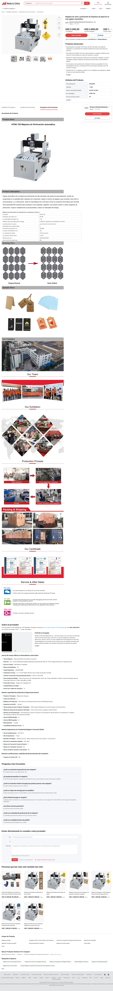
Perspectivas (89, 974)
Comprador (83, 8)
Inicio (3, 12)
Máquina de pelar (6, 940)
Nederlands (84, 977)
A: (10, 841)
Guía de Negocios (98, 974)
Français (35, 977)
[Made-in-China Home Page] (11, 3)
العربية (78, 977)
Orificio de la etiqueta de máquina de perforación (68, 940)
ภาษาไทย (96, 977)
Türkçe (101, 977)
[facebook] (105, 974)
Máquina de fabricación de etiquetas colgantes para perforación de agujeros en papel (33, 925)
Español (41, 977)
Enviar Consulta (76, 35)
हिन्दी (90, 977)
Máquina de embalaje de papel (99, 961)
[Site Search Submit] (87, 3)
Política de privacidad (36, 974)
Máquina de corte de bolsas (10, 965)
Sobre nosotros (7, 974)
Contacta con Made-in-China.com (51, 974)
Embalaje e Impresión (11, 12)
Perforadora (40, 12)
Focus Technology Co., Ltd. (53, 982)
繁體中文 (24, 977)
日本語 (29, 977)
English (11, 977)
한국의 (73, 977)
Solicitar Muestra (102, 39)
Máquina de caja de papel (62, 943)
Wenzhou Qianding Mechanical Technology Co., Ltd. (82, 22)
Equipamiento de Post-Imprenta (27, 12)
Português (53, 977)
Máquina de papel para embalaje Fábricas (60, 961)
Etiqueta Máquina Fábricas (81, 961)
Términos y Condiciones (58, 985)
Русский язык (67, 977)
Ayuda (93, 8)
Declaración (15, 974)
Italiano (59, 977)
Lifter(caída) (87, 943)
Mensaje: (8, 846)
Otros (3, 946)
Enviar (15, 860)
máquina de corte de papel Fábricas (12, 961)
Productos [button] (29, 3)
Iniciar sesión (108, 4)
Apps (100, 8)
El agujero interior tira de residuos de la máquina (41, 940)
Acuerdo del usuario (24, 974)
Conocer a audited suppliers (77, 974)
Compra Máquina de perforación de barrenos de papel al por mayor (38, 965)
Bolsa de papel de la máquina (36, 943)
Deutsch (47, 977)
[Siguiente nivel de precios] (111, 29)
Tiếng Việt (107, 977)
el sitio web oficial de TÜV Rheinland (54, 627)
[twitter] (108, 974)
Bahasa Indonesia (57, 979)
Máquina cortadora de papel (9, 943)
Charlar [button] (101, 35)
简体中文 (18, 977)
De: (10, 837)
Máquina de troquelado (90, 940)
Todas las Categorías (9, 8)
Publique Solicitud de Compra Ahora (45, 860)
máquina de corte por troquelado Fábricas (35, 961)
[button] (82, 3)
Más (3, 968)
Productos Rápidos (65, 974)
